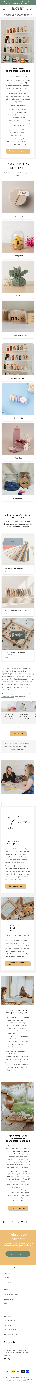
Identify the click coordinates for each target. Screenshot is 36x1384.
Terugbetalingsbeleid (16, 1377)
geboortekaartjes (8, 697)
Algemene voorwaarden (13, 1380)
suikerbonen (19, 133)
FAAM (6, 1377)
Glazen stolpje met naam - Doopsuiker (9, 715)
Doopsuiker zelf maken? (12, 1334)
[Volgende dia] (22, 804)
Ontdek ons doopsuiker (18, 151)
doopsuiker (28, 694)
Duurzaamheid (9, 1299)
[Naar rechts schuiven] (22, 728)
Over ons (7, 1273)
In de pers (7, 1282)
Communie (7, 1325)
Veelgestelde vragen (11, 1295)
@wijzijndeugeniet (18, 1254)
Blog (5, 1304)
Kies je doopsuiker (18, 1208)
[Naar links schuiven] (13, 728)
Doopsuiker (8, 1316)
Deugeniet (14, 1375)
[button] (4, 9)
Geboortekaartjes (10, 1321)
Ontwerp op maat (10, 1330)
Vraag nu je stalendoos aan (17, 963)
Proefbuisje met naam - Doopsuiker (24, 715)
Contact (6, 1278)
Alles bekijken (18, 733)
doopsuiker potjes (17, 135)
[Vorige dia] (13, 804)
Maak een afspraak (15, 886)
